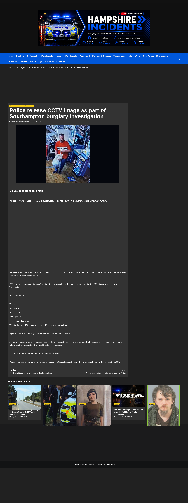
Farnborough (36, 61)
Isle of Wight (134, 56)
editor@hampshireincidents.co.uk (21, 121)
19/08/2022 (37, 121)
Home (10, 56)
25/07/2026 (25, 417)
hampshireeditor (15, 417)
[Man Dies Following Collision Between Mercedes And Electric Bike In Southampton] (128, 396)
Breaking (20, 56)
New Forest (148, 56)
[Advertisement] (68, 86)
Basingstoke (162, 56)
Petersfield (85, 56)
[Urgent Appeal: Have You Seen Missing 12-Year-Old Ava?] (94, 396)
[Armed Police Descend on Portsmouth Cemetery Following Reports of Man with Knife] (59, 396)
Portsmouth (32, 56)
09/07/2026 (130, 417)
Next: (106, 371)
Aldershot (12, 61)
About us (49, 61)
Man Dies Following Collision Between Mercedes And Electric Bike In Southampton (128, 412)
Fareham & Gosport (101, 56)
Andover (24, 61)
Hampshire (20, 105)
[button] (179, 58)
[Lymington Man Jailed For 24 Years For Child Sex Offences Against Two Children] (163, 396)
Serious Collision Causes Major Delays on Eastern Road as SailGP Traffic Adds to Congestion (24, 412)
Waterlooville (47, 56)
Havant (59, 56)
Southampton (119, 56)
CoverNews (101, 464)
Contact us (61, 61)
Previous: (30, 371)
